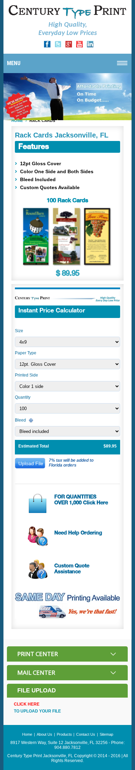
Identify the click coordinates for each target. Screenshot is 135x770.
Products (64, 734)
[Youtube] (79, 46)
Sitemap (106, 734)
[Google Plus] (68, 46)
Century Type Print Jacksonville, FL (40, 755)
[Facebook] (47, 46)
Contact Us (85, 734)
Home (17, 120)
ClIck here (26, 704)
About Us (44, 734)
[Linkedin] (90, 46)
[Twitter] (58, 46)
